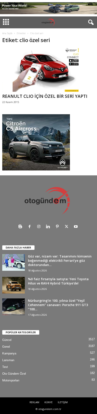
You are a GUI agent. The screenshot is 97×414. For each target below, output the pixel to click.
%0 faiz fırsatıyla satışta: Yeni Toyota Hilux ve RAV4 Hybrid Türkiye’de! (58, 281)
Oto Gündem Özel (14, 373)
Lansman (8, 360)
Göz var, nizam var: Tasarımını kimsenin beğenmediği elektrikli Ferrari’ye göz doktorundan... (60, 260)
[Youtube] (76, 227)
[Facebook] (30, 227)
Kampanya (9, 353)
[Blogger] (21, 227)
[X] (67, 227)
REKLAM (34, 402)
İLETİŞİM (63, 402)
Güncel (7, 340)
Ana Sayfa (7, 33)
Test (5, 367)
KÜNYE (48, 402)
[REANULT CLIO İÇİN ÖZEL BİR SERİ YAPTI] (48, 70)
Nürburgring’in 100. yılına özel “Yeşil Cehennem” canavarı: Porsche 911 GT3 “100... (58, 304)
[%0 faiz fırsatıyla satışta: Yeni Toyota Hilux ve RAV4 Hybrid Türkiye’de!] (13, 285)
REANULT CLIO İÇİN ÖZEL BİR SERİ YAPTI (44, 96)
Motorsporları (10, 380)
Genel (6, 346)
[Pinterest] (58, 227)
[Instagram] (39, 227)
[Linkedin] (49, 227)
